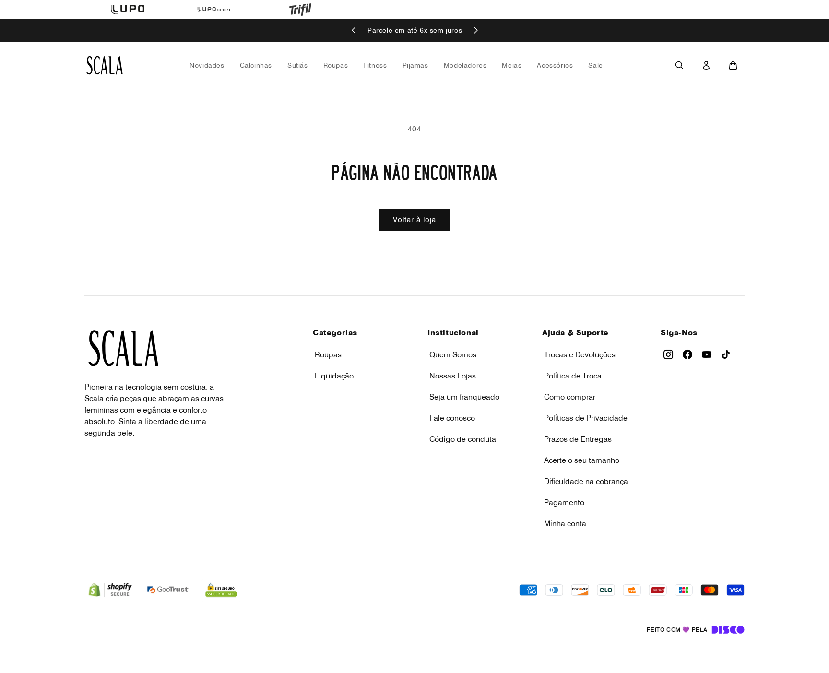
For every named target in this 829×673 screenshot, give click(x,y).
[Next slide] (475, 30)
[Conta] (706, 65)
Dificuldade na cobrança (586, 481)
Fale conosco (452, 418)
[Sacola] (733, 65)
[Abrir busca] (679, 65)
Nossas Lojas (452, 375)
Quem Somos (452, 354)
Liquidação (334, 375)
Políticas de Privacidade (586, 418)
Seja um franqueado (464, 396)
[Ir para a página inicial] (104, 65)
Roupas (328, 354)
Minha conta (565, 523)
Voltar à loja (414, 219)
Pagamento (564, 502)
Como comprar (569, 396)
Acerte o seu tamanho (581, 460)
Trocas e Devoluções (580, 354)
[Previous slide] (354, 30)
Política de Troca (573, 375)
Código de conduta (462, 439)
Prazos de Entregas (578, 439)
